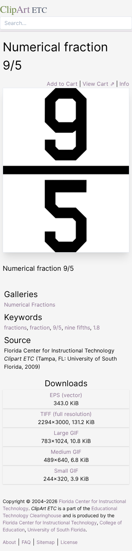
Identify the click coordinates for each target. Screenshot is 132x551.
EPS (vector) (66, 395)
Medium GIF (66, 451)
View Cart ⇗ (98, 83)
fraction (40, 327)
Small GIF (66, 470)
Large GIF (66, 432)
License (69, 542)
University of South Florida (56, 529)
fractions (15, 327)
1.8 (96, 327)
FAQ (26, 542)
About (9, 542)
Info (124, 83)
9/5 (57, 327)
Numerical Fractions (29, 304)
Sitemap (46, 542)
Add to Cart (62, 83)
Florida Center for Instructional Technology (50, 522)
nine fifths (77, 327)
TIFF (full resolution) (66, 414)
